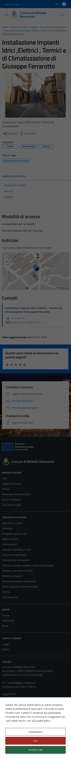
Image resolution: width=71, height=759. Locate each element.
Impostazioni (35, 732)
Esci (35, 741)
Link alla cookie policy (38, 721)
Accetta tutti (36, 750)
